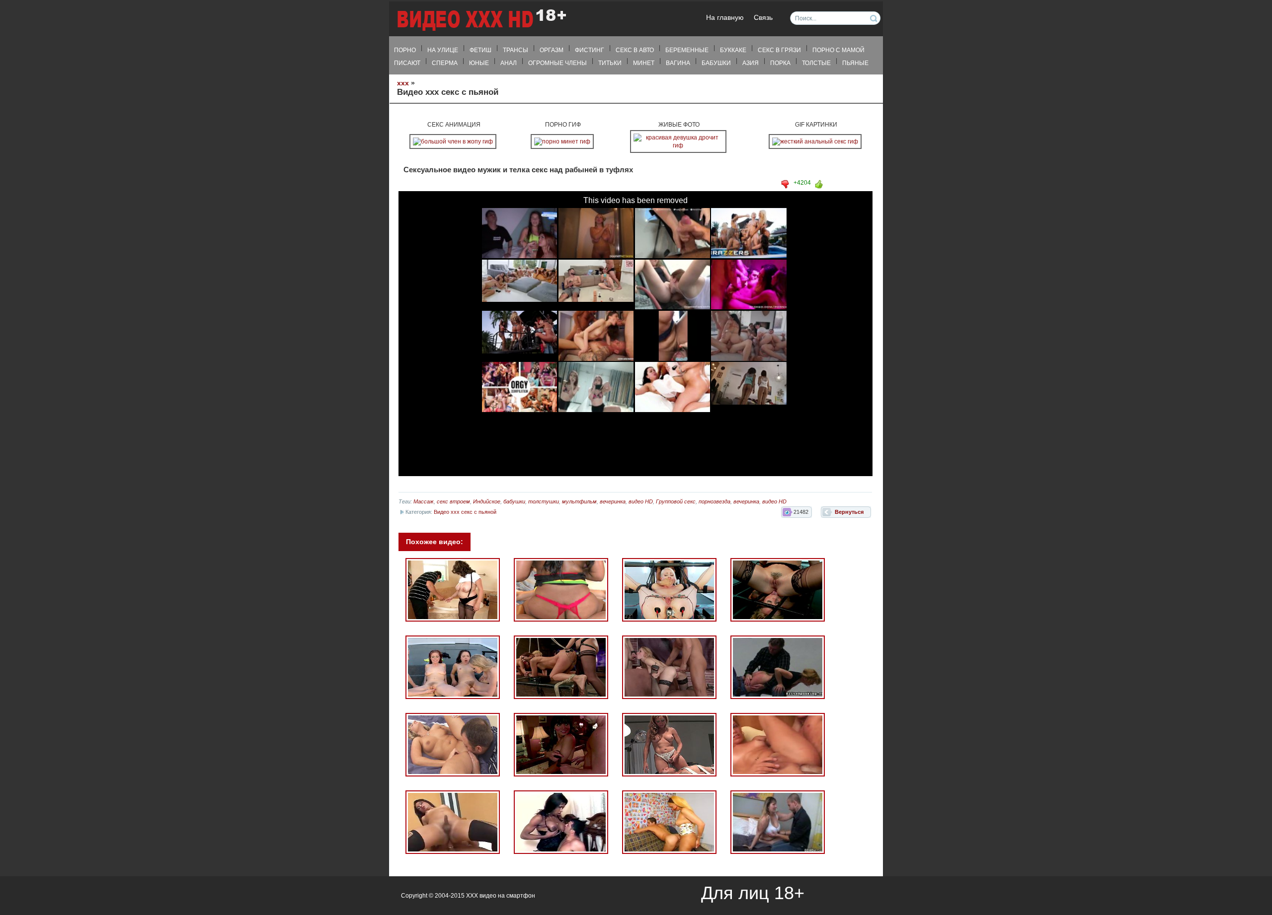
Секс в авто (635, 50)
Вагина (678, 63)
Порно (405, 50)
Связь (763, 17)
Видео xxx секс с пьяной (465, 512)
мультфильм (579, 501)
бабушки (514, 501)
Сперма (445, 63)
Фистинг (589, 50)
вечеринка (613, 501)
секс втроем (453, 501)
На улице (442, 50)
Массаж (423, 501)
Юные (479, 63)
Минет (643, 63)
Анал (508, 63)
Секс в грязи (779, 50)
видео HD (641, 501)
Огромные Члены (557, 63)
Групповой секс (676, 501)
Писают (407, 63)
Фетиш (480, 50)
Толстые (816, 63)
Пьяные (855, 63)
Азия (750, 63)
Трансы (515, 50)
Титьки (610, 63)
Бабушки (716, 63)
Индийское (486, 501)
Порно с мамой (838, 50)
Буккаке (733, 50)
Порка (780, 63)
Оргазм (551, 50)
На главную (725, 17)
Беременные (687, 50)
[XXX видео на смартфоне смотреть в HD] (481, 19)
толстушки (543, 501)
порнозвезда (714, 501)
